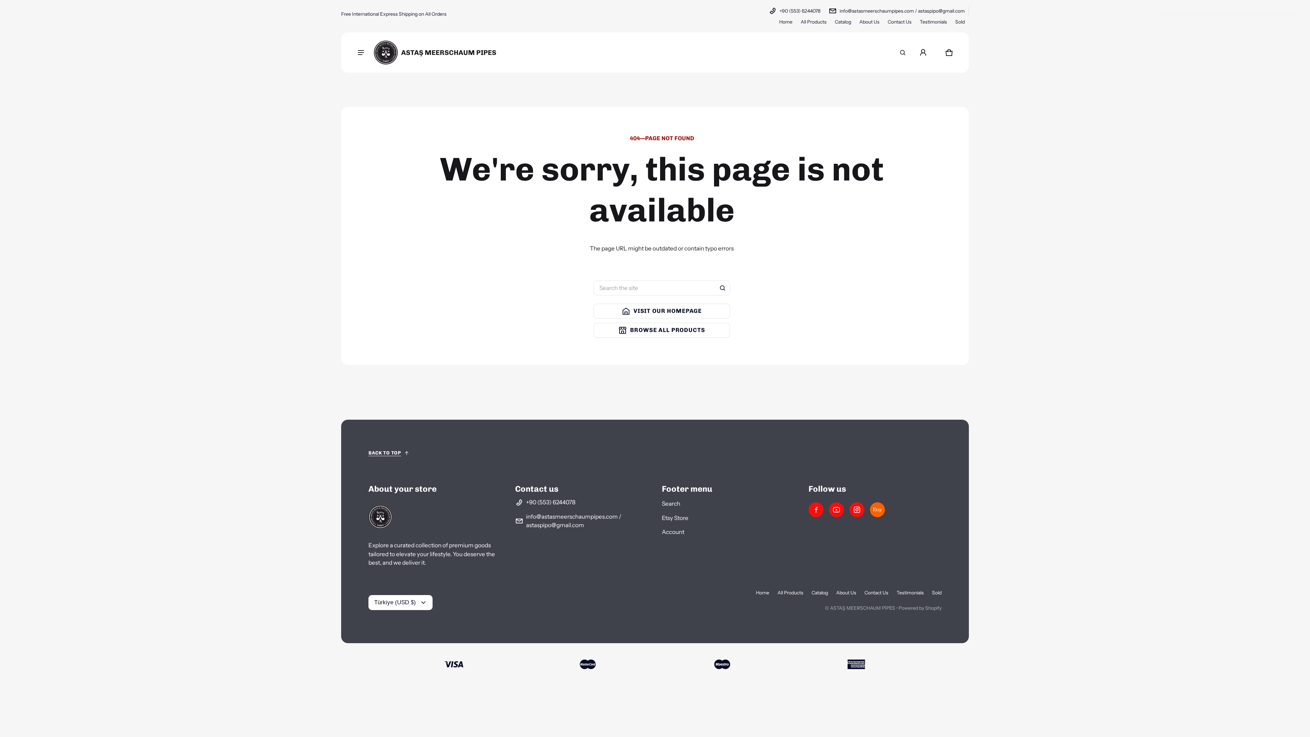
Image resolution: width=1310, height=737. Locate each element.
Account (673, 532)
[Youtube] (836, 509)
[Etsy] (877, 509)
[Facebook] (816, 509)
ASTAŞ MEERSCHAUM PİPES (862, 608)
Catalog (843, 22)
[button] (902, 52)
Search (671, 503)
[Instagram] (856, 509)
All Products (814, 22)
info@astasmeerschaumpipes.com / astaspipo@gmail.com (902, 11)
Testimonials (933, 22)
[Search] (722, 287)
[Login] (923, 52)
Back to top (384, 453)
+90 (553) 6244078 (800, 11)
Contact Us (900, 22)
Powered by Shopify (920, 608)
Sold (960, 22)
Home (785, 22)
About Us (869, 22)
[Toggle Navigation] (360, 52)
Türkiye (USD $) (395, 602)
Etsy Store (675, 518)
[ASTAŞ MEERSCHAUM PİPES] (435, 52)
